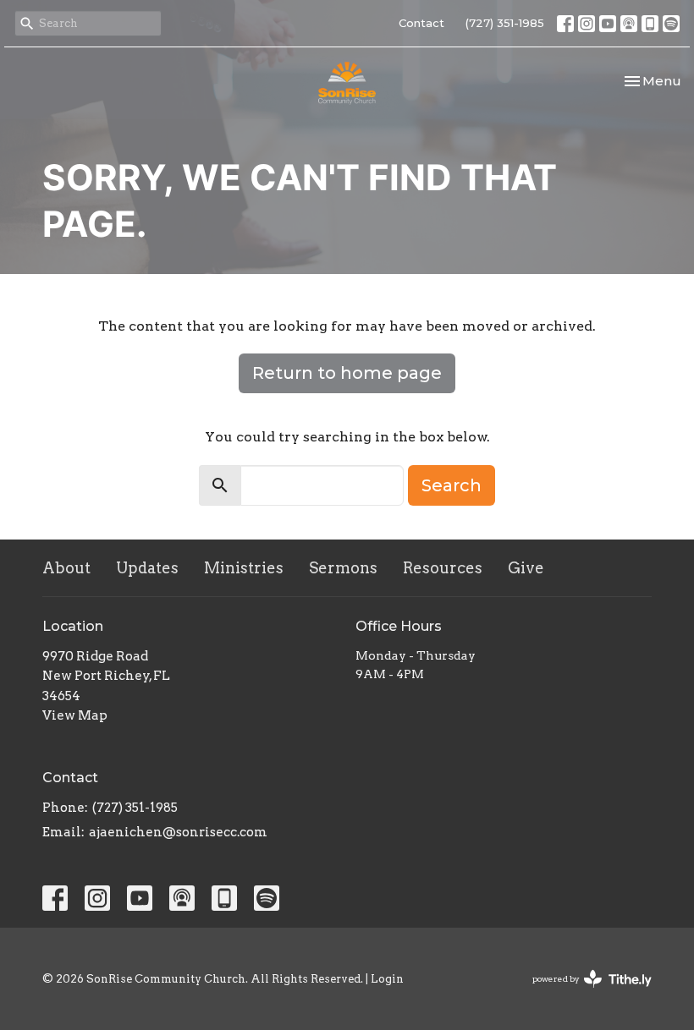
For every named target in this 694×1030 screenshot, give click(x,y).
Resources (442, 568)
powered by (583, 993)
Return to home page (347, 373)
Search (451, 485)
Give (526, 568)
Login (387, 978)
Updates (147, 568)
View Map (74, 715)
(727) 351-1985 (504, 23)
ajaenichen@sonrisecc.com (178, 832)
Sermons (343, 568)
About (66, 568)
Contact (421, 23)
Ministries (244, 568)
